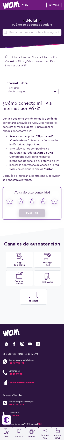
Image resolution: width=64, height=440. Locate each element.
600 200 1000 (15, 374)
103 (40, 424)
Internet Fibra (29, 57)
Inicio (13, 57)
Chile (25, 5)
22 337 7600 (14, 415)
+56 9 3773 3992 (16, 363)
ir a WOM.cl (54, 5)
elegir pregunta (17, 91)
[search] (32, 32)
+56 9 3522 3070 (17, 404)
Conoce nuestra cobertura (21, 382)
